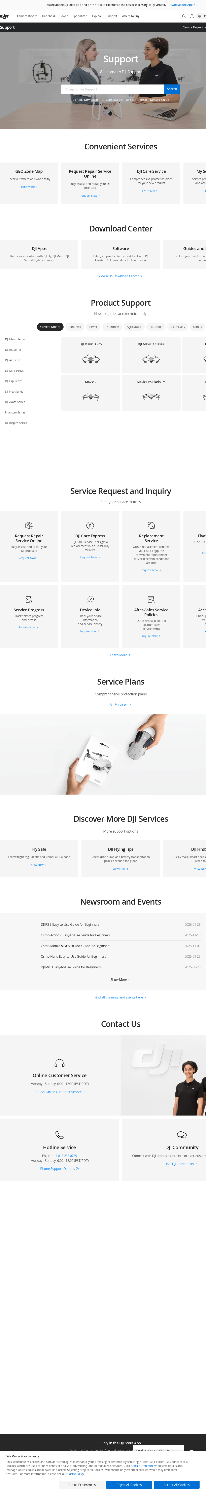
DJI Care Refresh (136, 100)
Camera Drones (27, 16)
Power (64, 16)
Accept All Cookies (177, 1485)
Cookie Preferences (144, 1466)
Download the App (181, 5)
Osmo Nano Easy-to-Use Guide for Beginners (73, 956)
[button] (29, 178)
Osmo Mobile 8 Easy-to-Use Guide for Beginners (76, 946)
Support (112, 16)
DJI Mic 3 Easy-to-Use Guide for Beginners (71, 967)
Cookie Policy (75, 1474)
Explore (97, 16)
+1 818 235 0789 (65, 1156)
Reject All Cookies (129, 1485)
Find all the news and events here (119, 997)
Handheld (48, 16)
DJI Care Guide (159, 100)
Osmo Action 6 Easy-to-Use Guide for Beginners (75, 935)
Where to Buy (130, 16)
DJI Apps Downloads (85, 100)
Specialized (80, 16)
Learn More (118, 655)
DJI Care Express (112, 100)
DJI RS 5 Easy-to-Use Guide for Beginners (70, 924)
